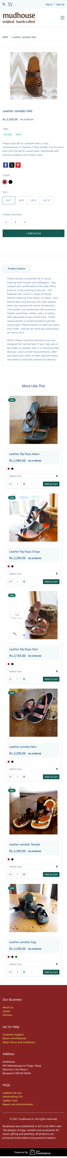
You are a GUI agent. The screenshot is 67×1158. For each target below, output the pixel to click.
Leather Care (10, 1100)
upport (20, 1034)
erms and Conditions (23, 1042)
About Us (8, 1007)
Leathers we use (12, 1092)
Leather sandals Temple (24, 844)
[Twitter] (11, 165)
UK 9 (33, 200)
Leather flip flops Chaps (24, 551)
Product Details (16, 268)
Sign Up (60, 4)
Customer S (9, 1034)
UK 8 (21, 200)
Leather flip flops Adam (24, 454)
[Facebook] (5, 165)
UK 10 (46, 200)
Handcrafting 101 (13, 1096)
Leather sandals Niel (24, 37)
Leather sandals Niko (23, 747)
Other (6, 1042)
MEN (5, 37)
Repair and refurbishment (18, 1104)
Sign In (49, 4)
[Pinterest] (18, 165)
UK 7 (9, 200)
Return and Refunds (14, 1038)
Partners (7, 1014)
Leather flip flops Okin (23, 649)
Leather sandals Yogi (22, 942)
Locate (6, 1011)
